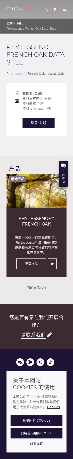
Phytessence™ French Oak (37, 221)
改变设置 (36, 443)
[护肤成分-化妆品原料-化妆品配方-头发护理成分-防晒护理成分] (21, 9)
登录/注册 (38, 123)
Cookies (53, 407)
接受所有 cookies (36, 420)
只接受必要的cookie (36, 433)
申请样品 (31, 264)
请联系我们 (33, 335)
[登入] (52, 263)
